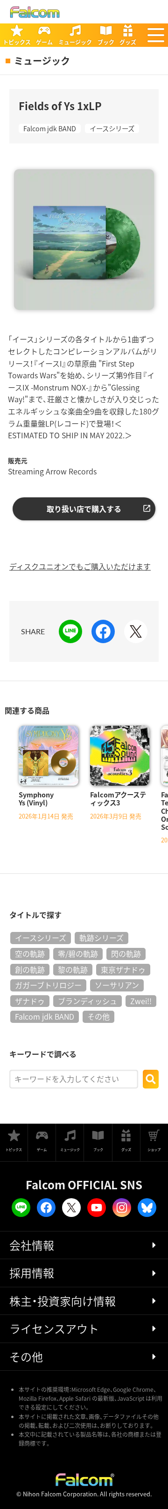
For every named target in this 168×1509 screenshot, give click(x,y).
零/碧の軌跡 (78, 953)
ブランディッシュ (87, 1000)
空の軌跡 (30, 953)
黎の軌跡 (73, 969)
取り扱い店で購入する (84, 508)
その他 (98, 1016)
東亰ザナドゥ (123, 969)
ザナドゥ (30, 1000)
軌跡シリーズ (101, 937)
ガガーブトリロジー (48, 985)
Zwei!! (141, 1000)
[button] (155, 35)
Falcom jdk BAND (49, 128)
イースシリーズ (112, 128)
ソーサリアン (117, 985)
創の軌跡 (30, 969)
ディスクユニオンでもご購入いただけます (80, 566)
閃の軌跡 (126, 953)
